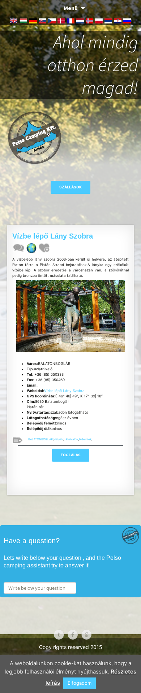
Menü (71, 8)
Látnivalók (71, 439)
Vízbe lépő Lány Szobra (64, 390)
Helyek (58, 439)
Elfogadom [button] (79, 683)
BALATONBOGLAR (40, 439)
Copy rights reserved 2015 (70, 647)
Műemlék (85, 439)
